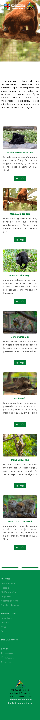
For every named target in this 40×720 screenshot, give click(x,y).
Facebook (9, 653)
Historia (5, 587)
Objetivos (6, 596)
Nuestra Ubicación (10, 605)
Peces (4, 631)
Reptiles (5, 622)
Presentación (8, 583)
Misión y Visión (8, 592)
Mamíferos (6, 618)
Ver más (20, 178)
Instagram (9, 658)
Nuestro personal (10, 600)
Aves (3, 627)
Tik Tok (8, 662)
